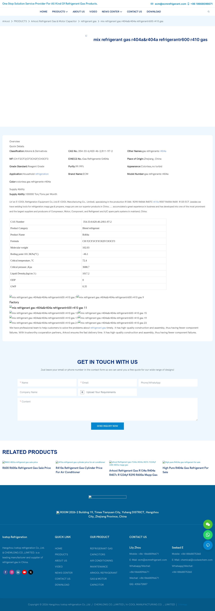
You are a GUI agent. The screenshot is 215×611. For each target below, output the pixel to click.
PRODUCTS (20, 21)
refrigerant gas (88, 21)
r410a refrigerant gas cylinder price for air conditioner (79, 470)
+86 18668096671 (201, 3)
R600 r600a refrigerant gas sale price (26, 468)
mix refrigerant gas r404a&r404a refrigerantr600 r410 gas (132, 21)
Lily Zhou (135, 547)
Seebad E (177, 547)
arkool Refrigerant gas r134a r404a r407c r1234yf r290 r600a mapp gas (133, 473)
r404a (163, 151)
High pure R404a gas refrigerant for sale (186, 470)
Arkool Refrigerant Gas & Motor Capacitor (54, 21)
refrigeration (42, 174)
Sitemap (182, 604)
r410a (156, 202)
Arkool (6, 21)
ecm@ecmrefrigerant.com (170, 3)
